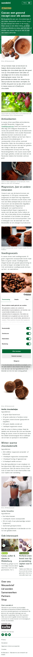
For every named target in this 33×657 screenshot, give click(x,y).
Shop (4, 600)
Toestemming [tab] (6, 299)
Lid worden (7, 589)
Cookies (3, 649)
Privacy (3, 640)
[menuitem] (6, 3)
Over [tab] (27, 299)
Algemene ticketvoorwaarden (10, 646)
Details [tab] (16, 299)
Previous (3, 545)
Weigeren (16, 361)
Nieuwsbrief (7, 585)
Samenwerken (9, 592)
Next (29, 545)
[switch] (28, 333)
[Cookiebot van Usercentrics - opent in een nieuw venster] (23, 295)
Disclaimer (4, 643)
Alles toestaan (16, 351)
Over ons (6, 582)
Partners (5, 596)
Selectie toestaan (17, 356)
